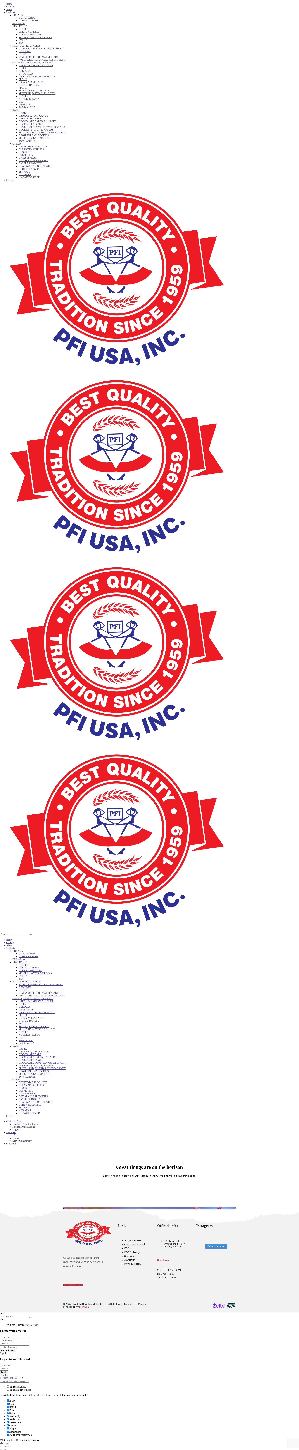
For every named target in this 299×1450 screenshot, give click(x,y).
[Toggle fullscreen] (4, 1446)
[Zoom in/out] (1, 1446)
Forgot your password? (11, 1377)
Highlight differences (20, 1389)
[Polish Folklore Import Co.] (117, 369)
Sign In (3, 1353)
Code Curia (83, 1306)
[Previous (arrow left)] (1, 1449)
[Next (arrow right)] (4, 1449)
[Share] (7, 1446)
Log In (4, 1372)
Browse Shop (31, 1324)
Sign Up (4, 1375)
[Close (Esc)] (10, 1446)
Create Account (8, 1350)
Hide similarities (17, 1386)
